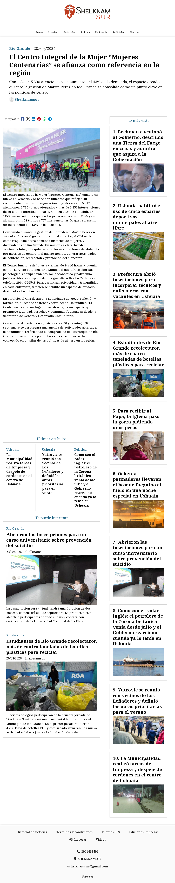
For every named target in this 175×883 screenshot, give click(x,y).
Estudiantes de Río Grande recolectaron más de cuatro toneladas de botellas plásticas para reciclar (51, 646)
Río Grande (19, 48)
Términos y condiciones (74, 832)
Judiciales (118, 32)
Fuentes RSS (111, 832)
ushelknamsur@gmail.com (87, 866)
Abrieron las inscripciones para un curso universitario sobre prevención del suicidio (49, 540)
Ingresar (80, 839)
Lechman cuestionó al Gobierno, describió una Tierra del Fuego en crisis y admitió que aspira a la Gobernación (138, 145)
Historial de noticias (32, 832)
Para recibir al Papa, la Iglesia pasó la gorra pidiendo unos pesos (136, 419)
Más (132, 32)
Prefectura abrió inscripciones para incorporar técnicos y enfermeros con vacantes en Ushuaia (137, 285)
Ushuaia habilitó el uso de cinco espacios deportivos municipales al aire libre (137, 216)
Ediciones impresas (144, 832)
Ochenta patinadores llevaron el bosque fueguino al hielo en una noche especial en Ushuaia (137, 484)
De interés (101, 32)
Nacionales (69, 32)
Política (85, 32)
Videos (101, 839)
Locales (52, 32)
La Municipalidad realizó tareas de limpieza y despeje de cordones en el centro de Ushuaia (19, 469)
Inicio (39, 32)
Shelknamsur (27, 99)
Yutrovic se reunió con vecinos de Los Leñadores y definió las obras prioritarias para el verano (53, 473)
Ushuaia (12, 449)
